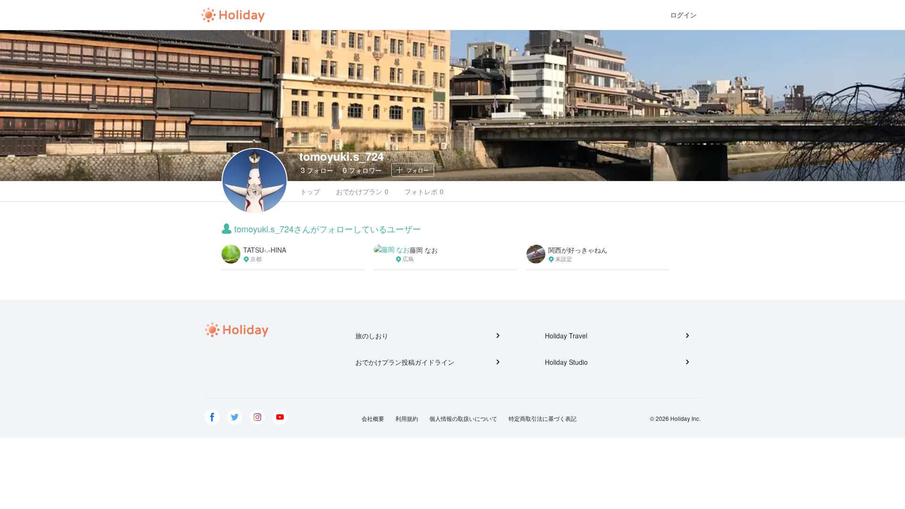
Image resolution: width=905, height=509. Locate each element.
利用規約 (406, 418)
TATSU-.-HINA (264, 249)
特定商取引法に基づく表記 (542, 418)
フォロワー (362, 169)
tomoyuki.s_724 (341, 156)
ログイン (683, 15)
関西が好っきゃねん (578, 249)
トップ (310, 191)
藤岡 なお (424, 249)
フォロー (317, 169)
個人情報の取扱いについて (463, 418)
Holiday (233, 15)
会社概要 (373, 418)
